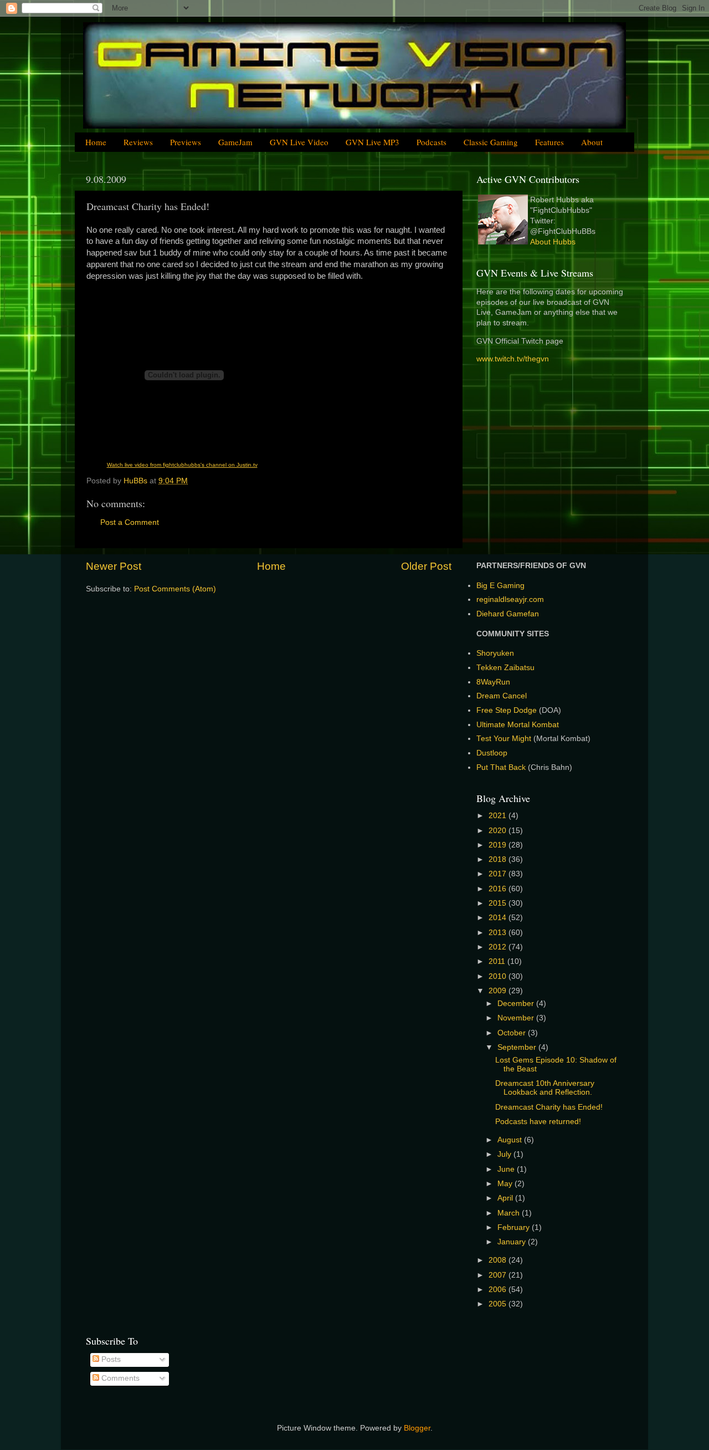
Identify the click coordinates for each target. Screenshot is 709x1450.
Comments (119, 1378)
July (505, 1154)
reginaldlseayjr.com (510, 599)
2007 (498, 1275)
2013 (498, 932)
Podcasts (431, 141)
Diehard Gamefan (507, 614)
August (510, 1140)
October (512, 1033)
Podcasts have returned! (538, 1121)
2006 (498, 1289)
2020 (498, 830)
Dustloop (491, 753)
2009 (498, 991)
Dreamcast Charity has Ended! (549, 1107)
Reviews (138, 141)
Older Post (426, 566)
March (509, 1213)
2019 (498, 845)
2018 (498, 859)
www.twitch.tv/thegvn (512, 359)
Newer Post (113, 566)
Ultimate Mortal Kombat (517, 725)
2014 (498, 917)
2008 (498, 1260)
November (516, 1018)
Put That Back (502, 767)
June (507, 1169)
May (506, 1184)
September (517, 1047)
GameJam (235, 141)
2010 (498, 976)
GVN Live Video (299, 141)
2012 (498, 947)
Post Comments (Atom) (175, 589)
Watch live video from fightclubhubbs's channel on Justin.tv (182, 465)
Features (549, 141)
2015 (498, 903)
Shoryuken (495, 653)
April (506, 1198)
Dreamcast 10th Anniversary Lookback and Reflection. (544, 1087)
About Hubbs (553, 242)
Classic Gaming (491, 141)
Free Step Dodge (506, 710)
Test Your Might (503, 738)
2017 (498, 874)
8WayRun (493, 682)
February (514, 1227)
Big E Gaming (500, 585)
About (592, 141)
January (512, 1242)
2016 (498, 889)
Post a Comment (129, 522)
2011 (498, 961)
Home (95, 141)
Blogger (417, 1428)
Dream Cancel (501, 696)
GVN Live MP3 (372, 141)
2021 (498, 815)
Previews (185, 141)
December (516, 1003)
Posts (110, 1359)
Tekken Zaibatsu (505, 667)
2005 (498, 1304)
